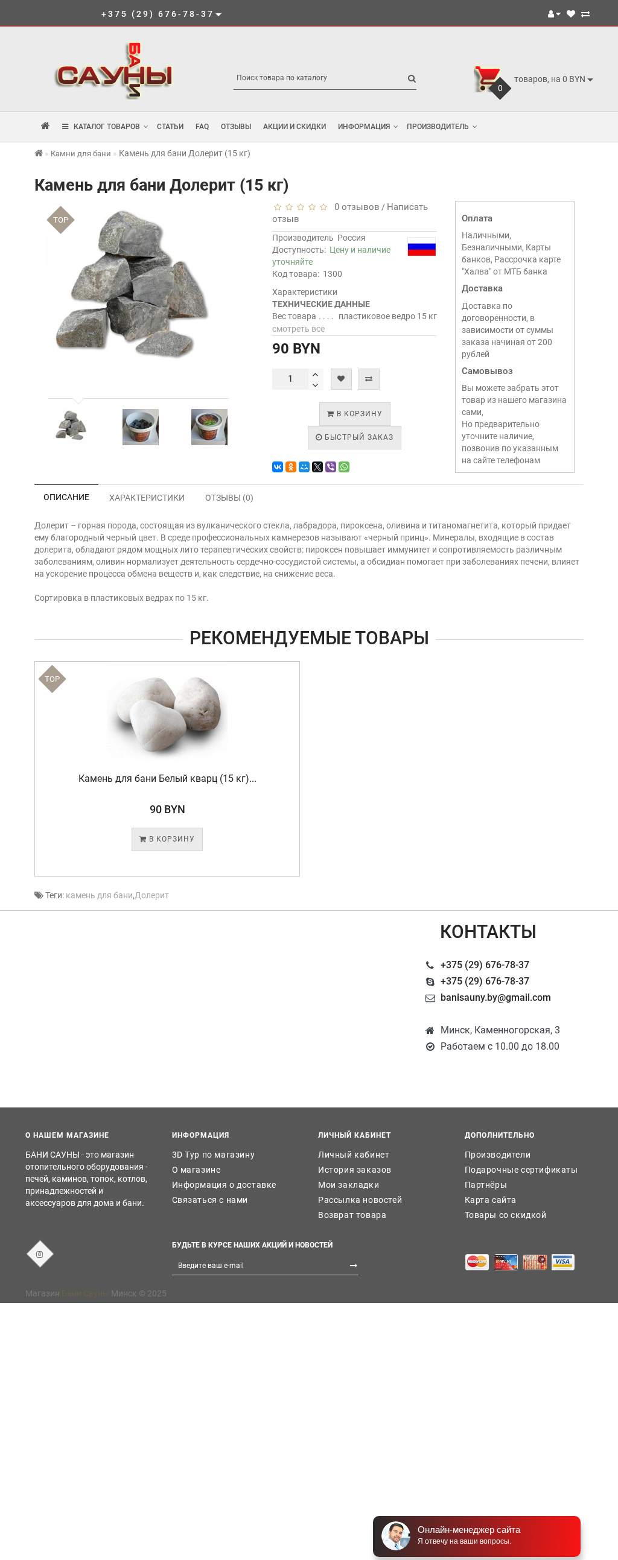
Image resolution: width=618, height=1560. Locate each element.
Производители (498, 1154)
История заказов (355, 1170)
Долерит (152, 895)
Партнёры (486, 1185)
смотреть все (298, 329)
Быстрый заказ (357, 437)
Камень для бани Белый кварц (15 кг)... (167, 778)
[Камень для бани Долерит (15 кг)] (71, 427)
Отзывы (236, 126)
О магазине (196, 1170)
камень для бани (99, 895)
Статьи (170, 126)
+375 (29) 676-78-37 (485, 965)
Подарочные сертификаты (521, 1170)
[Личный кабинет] (554, 14)
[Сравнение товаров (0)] (585, 14)
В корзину (358, 414)
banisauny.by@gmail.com (496, 997)
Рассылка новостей (360, 1200)
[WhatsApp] (344, 466)
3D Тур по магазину (213, 1154)
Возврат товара (352, 1215)
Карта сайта (491, 1200)
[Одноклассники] (290, 466)
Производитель (438, 126)
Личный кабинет (353, 1154)
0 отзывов (355, 206)
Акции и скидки (294, 126)
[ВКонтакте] (277, 466)
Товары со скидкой (506, 1215)
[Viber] (330, 466)
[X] (317, 466)
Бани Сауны (85, 1293)
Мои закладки (348, 1185)
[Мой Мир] (304, 466)
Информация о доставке (224, 1185)
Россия (351, 238)
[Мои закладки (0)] (571, 14)
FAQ (202, 126)
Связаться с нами (210, 1200)
